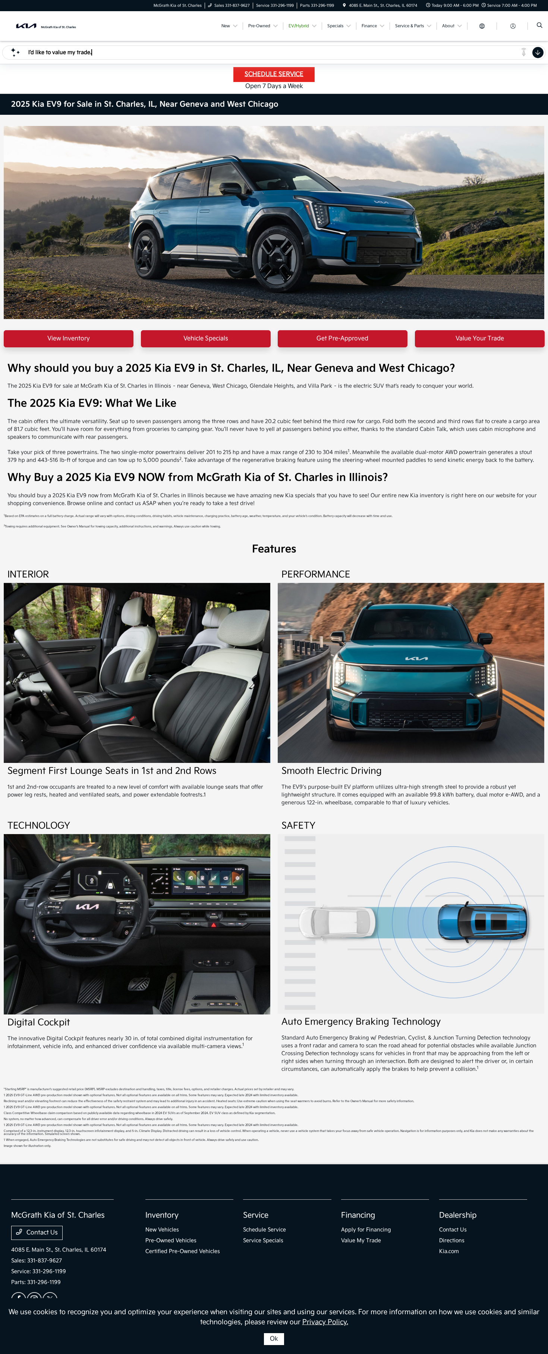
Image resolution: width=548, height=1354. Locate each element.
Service (255, 1215)
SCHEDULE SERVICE (274, 74)
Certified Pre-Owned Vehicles (182, 1251)
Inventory (162, 1215)
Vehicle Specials (205, 338)
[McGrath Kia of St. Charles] (45, 25)
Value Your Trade (479, 338)
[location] (344, 5)
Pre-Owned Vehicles (170, 1240)
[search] (539, 26)
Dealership (458, 1215)
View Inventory (68, 338)
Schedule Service (264, 1230)
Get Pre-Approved (342, 338)
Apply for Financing (366, 1230)
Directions (451, 1240)
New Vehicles (162, 1230)
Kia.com (449, 1251)
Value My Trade (361, 1240)
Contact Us (41, 1232)
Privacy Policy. (325, 1322)
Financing (358, 1215)
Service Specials (263, 1240)
